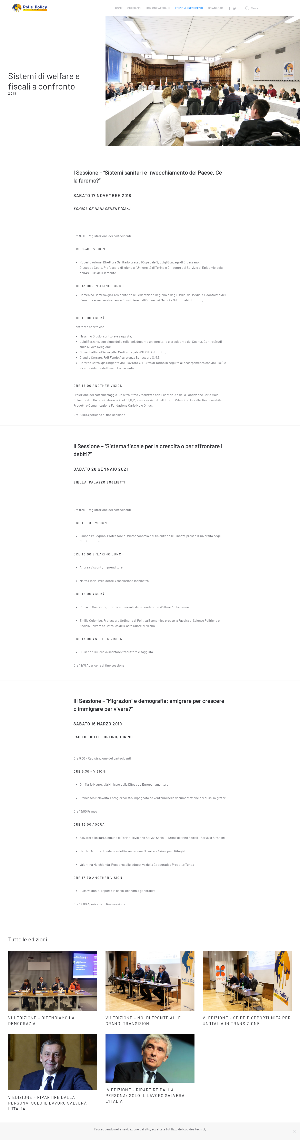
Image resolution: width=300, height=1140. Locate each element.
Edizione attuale (158, 8)
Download (215, 8)
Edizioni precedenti (189, 8)
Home (118, 8)
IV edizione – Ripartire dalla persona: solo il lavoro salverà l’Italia (145, 1095)
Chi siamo (134, 8)
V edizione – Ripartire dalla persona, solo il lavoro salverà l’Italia (47, 1103)
